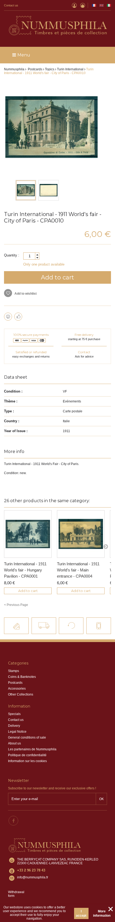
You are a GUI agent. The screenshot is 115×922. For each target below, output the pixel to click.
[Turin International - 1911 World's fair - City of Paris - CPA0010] (26, 190)
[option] (26, 190)
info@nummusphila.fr (32, 877)
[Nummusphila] (57, 26)
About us (14, 743)
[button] (37, 255)
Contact (84, 352)
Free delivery (84, 335)
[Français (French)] (94, 5)
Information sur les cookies (27, 761)
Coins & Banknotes (22, 677)
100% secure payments (31, 335)
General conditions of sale (27, 737)
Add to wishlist (25, 293)
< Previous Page (16, 605)
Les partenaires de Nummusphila (32, 749)
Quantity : (11, 255)
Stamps (13, 671)
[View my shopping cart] (82, 5)
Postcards (15, 683)
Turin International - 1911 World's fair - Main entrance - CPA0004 (78, 570)
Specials (14, 714)
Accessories (17, 688)
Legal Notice (17, 731)
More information (101, 913)
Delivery (14, 726)
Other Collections (20, 694)
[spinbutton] (31, 256)
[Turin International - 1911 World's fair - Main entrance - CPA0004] (81, 534)
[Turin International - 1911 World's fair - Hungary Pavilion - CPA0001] (28, 534)
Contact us (11, 5)
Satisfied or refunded (31, 352)
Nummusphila (14, 69)
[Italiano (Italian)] (109, 5)
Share (18, 317)
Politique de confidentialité (27, 755)
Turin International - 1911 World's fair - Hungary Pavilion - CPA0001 (25, 570)
